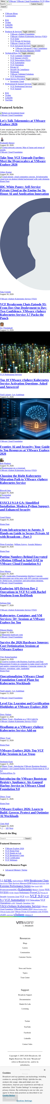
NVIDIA (4, 892)
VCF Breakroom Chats (14, 855)
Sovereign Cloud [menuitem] (17, 81)
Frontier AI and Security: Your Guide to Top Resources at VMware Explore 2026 (25, 450)
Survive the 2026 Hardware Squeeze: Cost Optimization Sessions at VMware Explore (24, 646)
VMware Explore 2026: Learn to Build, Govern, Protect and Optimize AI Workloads (24, 812)
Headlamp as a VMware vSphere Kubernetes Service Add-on (21, 728)
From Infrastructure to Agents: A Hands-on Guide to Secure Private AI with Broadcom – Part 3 (24, 533)
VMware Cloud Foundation (11, 115)
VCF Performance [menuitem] (17, 76)
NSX (47, 889)
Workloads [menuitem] (14, 72)
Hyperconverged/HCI (9, 890)
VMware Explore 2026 (14, 848)
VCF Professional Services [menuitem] (21, 86)
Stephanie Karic (6, 762)
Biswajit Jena (5, 490)
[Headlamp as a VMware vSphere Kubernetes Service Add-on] (19, 719)
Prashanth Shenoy (7, 143)
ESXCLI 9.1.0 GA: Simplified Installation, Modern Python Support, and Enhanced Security (24, 506)
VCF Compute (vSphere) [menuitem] (20, 56)
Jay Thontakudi (6, 328)
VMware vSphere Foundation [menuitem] (22, 34)
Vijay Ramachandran (8, 657)
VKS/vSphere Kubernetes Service (20, 906)
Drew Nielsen (5, 714)
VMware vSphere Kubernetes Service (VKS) (18, 299)
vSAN (3, 915)
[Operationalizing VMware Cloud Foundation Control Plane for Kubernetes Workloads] (25, 668)
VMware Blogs (11, 13)
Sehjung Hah (5, 603)
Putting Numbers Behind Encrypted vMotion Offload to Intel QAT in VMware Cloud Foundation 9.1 (23, 560)
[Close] (44, 1070)
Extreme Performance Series (15, 886)
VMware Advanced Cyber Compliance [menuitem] (31, 48)
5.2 (1, 880)
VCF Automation (14, 899)
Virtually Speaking (23, 903)
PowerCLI (35, 892)
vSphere (18, 914)
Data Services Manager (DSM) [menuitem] (28, 51)
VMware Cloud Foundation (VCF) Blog (33, 1)
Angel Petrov (5, 517)
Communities (10, 16)
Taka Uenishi (5, 292)
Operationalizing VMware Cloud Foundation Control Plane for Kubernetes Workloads (22, 680)
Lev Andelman (18, 395)
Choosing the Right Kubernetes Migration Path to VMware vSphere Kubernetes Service (24, 479)
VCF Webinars (11, 860)
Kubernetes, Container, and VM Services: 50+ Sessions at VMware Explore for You (22, 619)
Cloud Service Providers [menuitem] (15, 79)
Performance (24, 892)
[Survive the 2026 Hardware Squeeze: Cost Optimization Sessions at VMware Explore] (11, 635)
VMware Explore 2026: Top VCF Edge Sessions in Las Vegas (22, 752)
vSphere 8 (29, 915)
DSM (47, 883)
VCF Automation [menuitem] (17, 62)
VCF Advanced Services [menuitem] (20, 46)
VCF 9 (27, 897)
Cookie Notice (9, 1095)
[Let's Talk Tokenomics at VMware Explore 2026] (12, 113)
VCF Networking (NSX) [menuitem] (20, 60)
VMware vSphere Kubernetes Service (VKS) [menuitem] (28, 36)
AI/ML (8, 880)
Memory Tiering (38, 890)
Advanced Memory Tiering (16, 870)
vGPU (13, 903)
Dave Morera (5, 571)
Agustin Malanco (35, 544)
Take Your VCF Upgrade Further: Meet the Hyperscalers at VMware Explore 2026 (23, 161)
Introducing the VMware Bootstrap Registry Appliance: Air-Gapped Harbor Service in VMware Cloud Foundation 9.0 (23, 784)
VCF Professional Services (11, 374)
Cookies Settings (24, 1101)
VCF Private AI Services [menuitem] (20, 41)
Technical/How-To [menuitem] (12, 53)
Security (3, 896)
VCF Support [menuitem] (15, 89)
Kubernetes (25, 889)
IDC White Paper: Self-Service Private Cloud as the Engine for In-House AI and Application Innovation (24, 190)
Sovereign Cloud (13, 897)
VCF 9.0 (36, 896)
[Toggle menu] (1, 9)
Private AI (44, 893)
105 (7, 828)
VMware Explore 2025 (40, 909)
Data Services (4, 883)
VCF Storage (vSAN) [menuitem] (19, 58)
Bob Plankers (5, 463)
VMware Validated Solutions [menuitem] (22, 74)
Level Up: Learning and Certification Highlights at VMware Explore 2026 (24, 705)
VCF (22, 896)
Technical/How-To (7, 773)
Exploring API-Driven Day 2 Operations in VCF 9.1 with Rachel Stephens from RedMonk (23, 592)
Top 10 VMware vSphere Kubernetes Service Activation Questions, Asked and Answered (24, 383)
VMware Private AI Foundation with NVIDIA (31, 912)
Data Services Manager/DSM (20, 883)
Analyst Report (18, 881)
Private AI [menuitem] (14, 67)
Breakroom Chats (39, 880)
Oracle (16, 893)
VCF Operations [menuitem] (17, 65)
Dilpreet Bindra (6, 630)
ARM (26, 880)
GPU (41, 886)
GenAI (37, 886)
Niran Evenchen (6, 544)
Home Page (4, 181)
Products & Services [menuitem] (13, 31)
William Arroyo (20, 544)
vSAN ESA (9, 915)
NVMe (11, 893)
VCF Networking (33, 900)
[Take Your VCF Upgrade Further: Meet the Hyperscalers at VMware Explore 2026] (25, 150)
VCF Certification (12, 858)
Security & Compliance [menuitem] (19, 69)
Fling (32, 886)
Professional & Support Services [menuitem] (18, 84)
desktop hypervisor (38, 883)
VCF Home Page (12, 851)
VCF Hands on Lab (13, 853)
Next (11, 828)
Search (3, 4)
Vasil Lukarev (5, 395)
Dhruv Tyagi (5, 738)
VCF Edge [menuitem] (14, 39)
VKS (32, 903)
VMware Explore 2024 (23, 909)
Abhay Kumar (6, 172)
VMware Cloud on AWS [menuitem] (20, 43)
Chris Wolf (4, 824)
